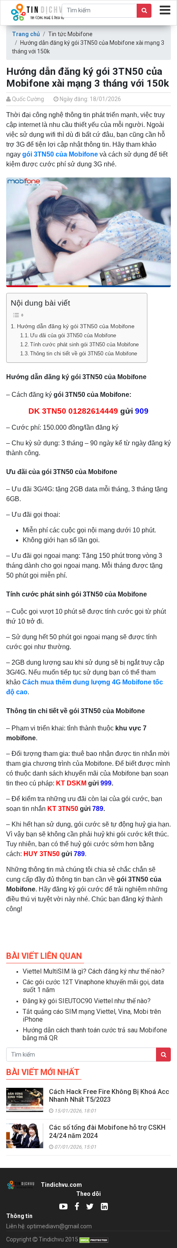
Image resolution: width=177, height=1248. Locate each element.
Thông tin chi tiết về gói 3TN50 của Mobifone (83, 353)
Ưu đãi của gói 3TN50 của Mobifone (73, 335)
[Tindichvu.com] (63, 1206)
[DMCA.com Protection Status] (93, 1239)
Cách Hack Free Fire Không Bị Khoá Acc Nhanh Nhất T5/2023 (109, 1095)
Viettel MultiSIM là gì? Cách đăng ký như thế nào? (94, 971)
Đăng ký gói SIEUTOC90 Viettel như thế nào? (87, 1001)
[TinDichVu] (77, 1206)
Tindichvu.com (61, 1184)
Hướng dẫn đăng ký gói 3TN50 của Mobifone (76, 326)
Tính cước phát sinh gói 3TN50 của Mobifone (84, 344)
